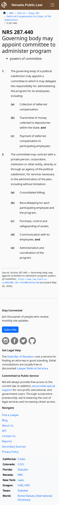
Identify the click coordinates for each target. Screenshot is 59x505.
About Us (7, 425)
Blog (5, 420)
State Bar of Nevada (19, 356)
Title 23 (21, 13)
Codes (21, 459)
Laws (21, 480)
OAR (20, 485)
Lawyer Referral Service (31, 368)
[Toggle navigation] (52, 5)
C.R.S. (21, 464)
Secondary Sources (14, 446)
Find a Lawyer (10, 415)
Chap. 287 (34, 13)
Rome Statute (26, 496)
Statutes (23, 469)
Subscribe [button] (10, 329)
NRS (11, 13)
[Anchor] (25, 95)
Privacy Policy (10, 452)
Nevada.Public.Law (26, 5)
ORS (27, 485)
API (4, 431)
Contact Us (9, 436)
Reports (7, 441)
